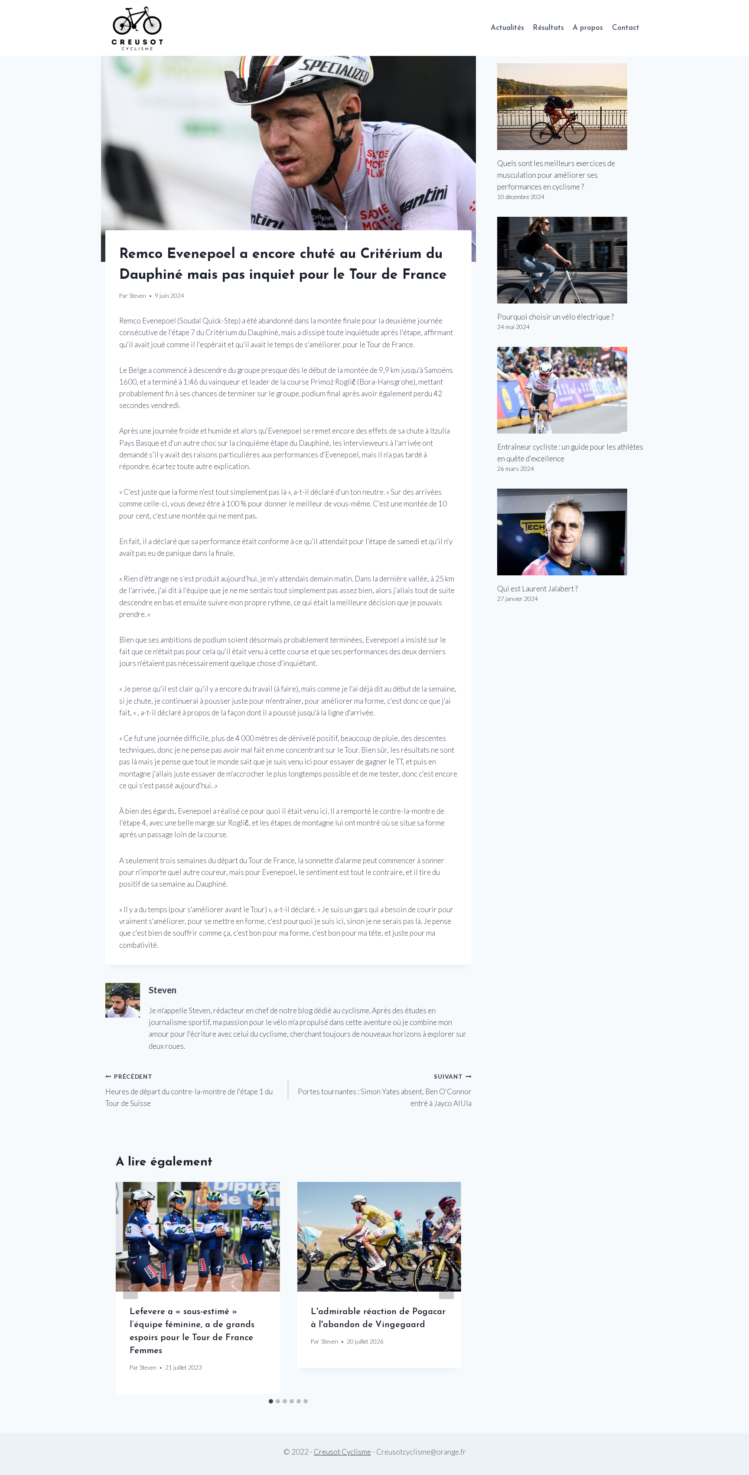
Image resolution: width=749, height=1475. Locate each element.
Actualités (507, 28)
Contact (625, 28)
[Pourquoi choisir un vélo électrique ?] (570, 260)
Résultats (548, 28)
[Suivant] (446, 1288)
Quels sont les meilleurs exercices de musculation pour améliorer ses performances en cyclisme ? (556, 175)
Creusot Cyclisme (342, 1451)
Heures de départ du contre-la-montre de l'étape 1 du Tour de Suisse (189, 1090)
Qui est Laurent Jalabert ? (537, 588)
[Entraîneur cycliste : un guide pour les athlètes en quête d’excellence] (570, 390)
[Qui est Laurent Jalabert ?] (570, 532)
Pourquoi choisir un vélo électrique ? (555, 316)
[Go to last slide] (130, 1288)
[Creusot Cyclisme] (137, 28)
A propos (588, 28)
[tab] (271, 1401)
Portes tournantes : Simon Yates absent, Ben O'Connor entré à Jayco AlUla (384, 1090)
